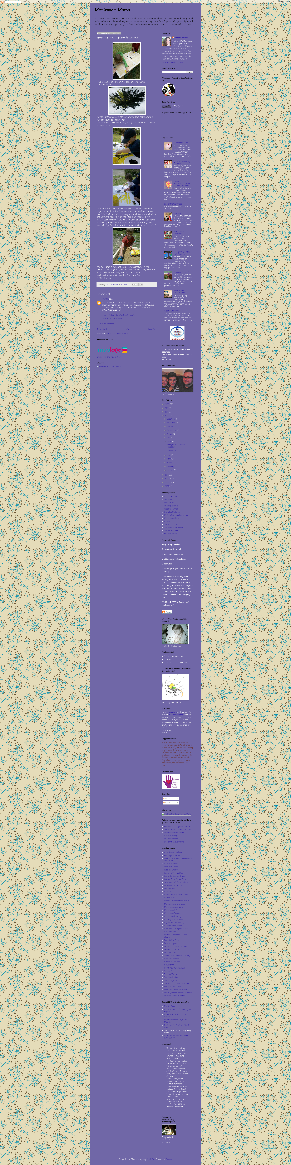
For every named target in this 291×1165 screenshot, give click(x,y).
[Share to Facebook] (139, 284)
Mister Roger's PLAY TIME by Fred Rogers (178, 1010)
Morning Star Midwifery (174, 919)
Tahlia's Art (168, 971)
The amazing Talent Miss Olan (176, 983)
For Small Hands (171, 867)
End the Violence (171, 839)
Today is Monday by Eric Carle (182, 162)
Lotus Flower (169, 888)
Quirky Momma (171, 952)
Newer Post (102, 329)
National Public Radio (173, 925)
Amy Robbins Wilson (173, 852)
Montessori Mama (112, 10)
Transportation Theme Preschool (176, 445)
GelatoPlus (151, 1159)
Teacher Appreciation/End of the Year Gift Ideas (182, 183)
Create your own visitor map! (109, 357)
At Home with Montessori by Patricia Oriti (176, 1036)
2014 (167, 408)
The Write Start (171, 530)
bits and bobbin (170, 534)
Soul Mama (169, 965)
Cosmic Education (171, 311)
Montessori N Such (172, 910)
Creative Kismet (171, 509)
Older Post (151, 329)
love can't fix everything (174, 842)
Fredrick (105, 299)
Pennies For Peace (171, 949)
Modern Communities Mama (176, 515)
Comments (170, 802)
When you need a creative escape (178, 993)
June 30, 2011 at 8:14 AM (112, 318)
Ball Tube (177, 213)
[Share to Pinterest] (142, 284)
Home (127, 329)
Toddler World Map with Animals (182, 253)
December (171, 419)
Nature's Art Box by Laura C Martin (175, 1015)
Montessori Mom (171, 518)
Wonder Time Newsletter (174, 996)
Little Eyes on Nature (173, 885)
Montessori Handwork (173, 907)
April (169, 459)
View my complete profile (172, 62)
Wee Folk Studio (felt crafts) (176, 989)
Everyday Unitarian (172, 512)
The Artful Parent (171, 524)
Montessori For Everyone (174, 904)
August (170, 434)
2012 (167, 412)
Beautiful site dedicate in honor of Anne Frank (178, 859)
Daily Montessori (171, 864)
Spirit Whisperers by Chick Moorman (175, 1021)
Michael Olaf (169, 898)
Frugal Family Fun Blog (173, 873)
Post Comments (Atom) (118, 333)
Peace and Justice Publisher (175, 946)
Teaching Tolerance (171, 974)
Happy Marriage (171, 836)
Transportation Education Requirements (118, 315)
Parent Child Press (171, 940)
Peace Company (170, 943)
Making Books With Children (176, 894)
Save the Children (171, 959)
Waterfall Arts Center (173, 986)
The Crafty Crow (171, 980)
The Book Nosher (171, 977)
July (169, 438)
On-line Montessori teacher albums (175, 936)
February (171, 466)
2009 (167, 478)
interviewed (172, 712)
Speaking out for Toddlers (174, 832)
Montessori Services (172, 913)
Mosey (167, 521)
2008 (167, 482)
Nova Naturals (170, 932)
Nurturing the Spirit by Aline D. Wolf (177, 1026)
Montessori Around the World (176, 901)
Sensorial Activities (172, 962)
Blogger (169, 1159)
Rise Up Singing (170, 1006)
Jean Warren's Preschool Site (176, 882)
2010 (167, 475)
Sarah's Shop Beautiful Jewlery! (177, 955)
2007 (167, 486)
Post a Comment (107, 324)
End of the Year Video (173, 204)
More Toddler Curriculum (179, 232)
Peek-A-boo (171, 450)
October (170, 426)
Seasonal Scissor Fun (182, 272)
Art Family (168, 499)
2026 (167, 404)
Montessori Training (172, 916)
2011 (167, 415)
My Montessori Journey (174, 922)
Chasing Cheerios (171, 506)
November (171, 422)
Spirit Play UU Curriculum (174, 968)
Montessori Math (181, 143)
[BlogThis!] (135, 284)
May (169, 455)
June (169, 441)
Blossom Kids (170, 503)
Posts (167, 798)
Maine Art (168, 891)
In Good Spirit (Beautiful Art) (176, 879)
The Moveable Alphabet (173, 527)
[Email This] (133, 284)
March (170, 462)
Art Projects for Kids (172, 855)
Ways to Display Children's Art (180, 291)
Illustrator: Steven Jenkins (175, 876)
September (172, 430)
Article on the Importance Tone (177, 826)
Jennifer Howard (181, 38)
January (170, 470)
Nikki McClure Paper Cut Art (176, 928)
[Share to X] (137, 284)
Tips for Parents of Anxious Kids (177, 829)
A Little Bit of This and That (175, 496)
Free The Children (171, 870)
